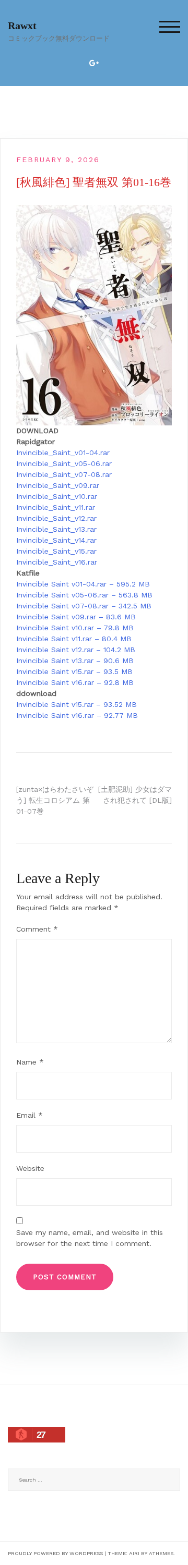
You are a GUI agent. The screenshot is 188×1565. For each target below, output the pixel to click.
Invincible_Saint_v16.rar (56, 562)
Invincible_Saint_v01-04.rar (63, 452)
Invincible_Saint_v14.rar (56, 540)
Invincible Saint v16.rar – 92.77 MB (77, 715)
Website (30, 1168)
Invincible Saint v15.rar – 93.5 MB (74, 671)
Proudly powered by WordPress (55, 1553)
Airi (134, 1553)
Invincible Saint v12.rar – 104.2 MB (75, 649)
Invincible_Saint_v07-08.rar (64, 474)
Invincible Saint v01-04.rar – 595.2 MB (83, 584)
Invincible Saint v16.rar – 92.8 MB (75, 682)
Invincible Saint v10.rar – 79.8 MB (75, 627)
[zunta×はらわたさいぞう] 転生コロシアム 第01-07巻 (54, 800)
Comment (37, 929)
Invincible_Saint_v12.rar (56, 518)
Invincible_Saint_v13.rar (56, 529)
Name (30, 1062)
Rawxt (22, 25)
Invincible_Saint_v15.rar (56, 551)
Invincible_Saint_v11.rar (55, 507)
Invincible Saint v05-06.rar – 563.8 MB (84, 595)
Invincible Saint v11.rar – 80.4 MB (74, 638)
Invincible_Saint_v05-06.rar (64, 463)
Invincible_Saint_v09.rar (57, 485)
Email (29, 1115)
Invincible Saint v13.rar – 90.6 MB (75, 660)
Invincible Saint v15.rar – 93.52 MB (76, 704)
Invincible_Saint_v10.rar (56, 496)
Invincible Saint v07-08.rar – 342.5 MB (83, 606)
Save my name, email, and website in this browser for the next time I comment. (89, 1238)
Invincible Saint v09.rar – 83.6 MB (76, 617)
